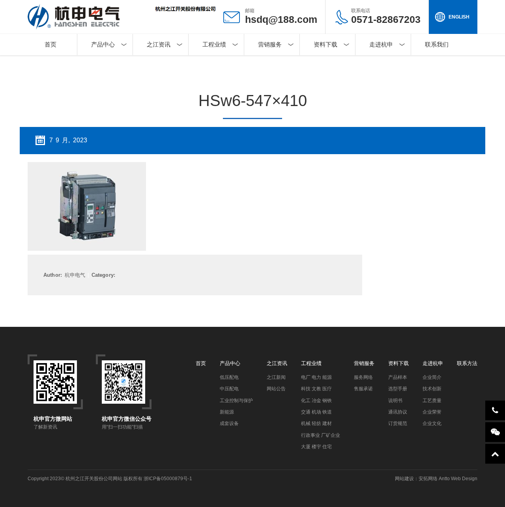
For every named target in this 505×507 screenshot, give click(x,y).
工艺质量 (432, 400)
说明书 (395, 400)
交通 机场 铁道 (316, 412)
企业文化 (432, 423)
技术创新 (432, 388)
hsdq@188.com (281, 19)
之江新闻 (276, 377)
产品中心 (103, 44)
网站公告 (276, 388)
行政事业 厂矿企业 (320, 435)
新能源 (227, 412)
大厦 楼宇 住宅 (316, 446)
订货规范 (397, 423)
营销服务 (270, 44)
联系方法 (467, 363)
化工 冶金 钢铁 (316, 400)
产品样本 (397, 377)
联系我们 (437, 44)
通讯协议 (397, 412)
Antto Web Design (457, 478)
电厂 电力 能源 (316, 377)
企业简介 (432, 377)
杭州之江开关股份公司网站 (93, 478)
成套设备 (229, 423)
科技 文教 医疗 (316, 388)
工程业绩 (214, 44)
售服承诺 (363, 388)
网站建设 (404, 478)
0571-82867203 (386, 16)
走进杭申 (381, 44)
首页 (50, 44)
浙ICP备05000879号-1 (168, 478)
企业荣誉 (432, 412)
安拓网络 (428, 478)
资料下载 (325, 44)
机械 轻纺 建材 (316, 423)
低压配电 (229, 377)
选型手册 (397, 388)
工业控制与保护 (236, 400)
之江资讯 (158, 44)
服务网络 (363, 377)
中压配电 (229, 388)
